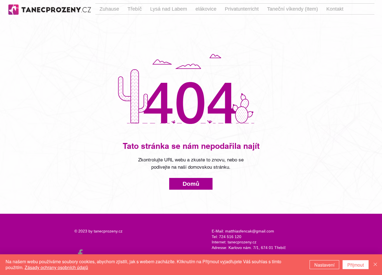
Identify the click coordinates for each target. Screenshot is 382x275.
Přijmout (355, 265)
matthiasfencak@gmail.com (249, 231)
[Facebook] (80, 254)
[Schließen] (375, 265)
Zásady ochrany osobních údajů (56, 267)
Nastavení (324, 265)
